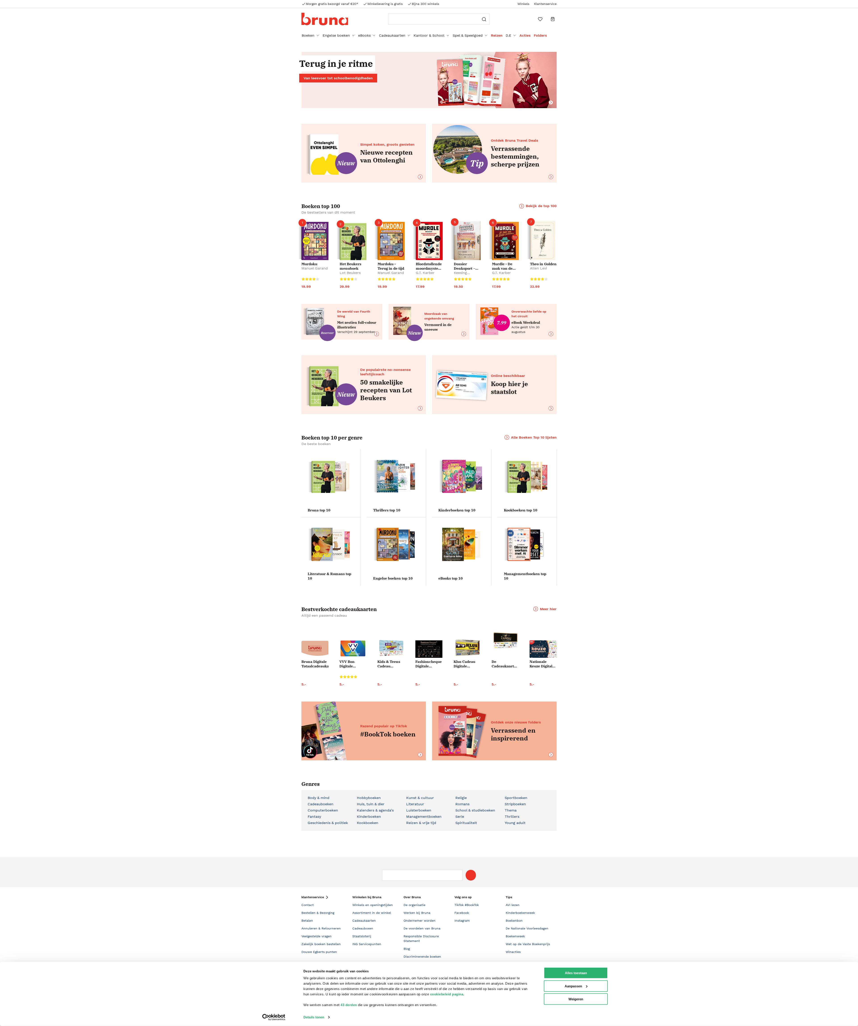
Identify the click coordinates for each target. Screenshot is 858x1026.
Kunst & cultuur (420, 798)
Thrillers (512, 816)
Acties (525, 35)
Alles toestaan (576, 973)
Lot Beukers (350, 273)
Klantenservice (545, 4)
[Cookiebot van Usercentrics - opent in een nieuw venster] (273, 1017)
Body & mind (318, 798)
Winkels (523, 4)
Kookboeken (367, 823)
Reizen (497, 35)
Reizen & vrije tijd (421, 823)
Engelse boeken (336, 35)
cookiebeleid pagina (446, 994)
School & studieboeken (475, 810)
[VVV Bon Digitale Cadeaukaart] (352, 648)
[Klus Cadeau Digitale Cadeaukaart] (467, 648)
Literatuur (415, 804)
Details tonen (313, 1017)
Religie (461, 798)
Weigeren (575, 999)
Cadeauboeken (320, 804)
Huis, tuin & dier (371, 804)
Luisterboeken (418, 810)
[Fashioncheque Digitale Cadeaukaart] (428, 649)
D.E (508, 35)
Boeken (308, 35)
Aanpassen (573, 986)
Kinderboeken (369, 816)
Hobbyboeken (369, 798)
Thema (511, 810)
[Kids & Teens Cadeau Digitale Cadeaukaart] (390, 648)
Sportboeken (516, 798)
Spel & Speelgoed (468, 35)
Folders (540, 35)
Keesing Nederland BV (465, 275)
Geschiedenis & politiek (328, 823)
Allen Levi (538, 268)
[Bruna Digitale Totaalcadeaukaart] (314, 649)
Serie (459, 816)
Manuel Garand (314, 268)
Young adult (515, 823)
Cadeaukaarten (392, 35)
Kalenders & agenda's (375, 810)
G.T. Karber (425, 273)
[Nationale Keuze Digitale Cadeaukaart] (543, 649)
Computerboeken (323, 810)
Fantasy (314, 816)
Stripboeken (515, 804)
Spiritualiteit (466, 823)
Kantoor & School (429, 35)
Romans (462, 804)
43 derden (349, 1005)
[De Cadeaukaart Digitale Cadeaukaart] (505, 641)
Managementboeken (424, 816)
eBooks (364, 35)
